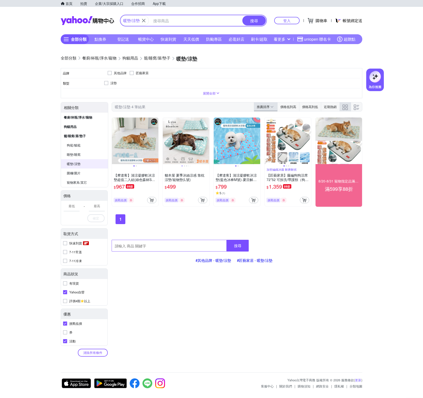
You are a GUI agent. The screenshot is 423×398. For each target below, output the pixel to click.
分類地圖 (356, 386)
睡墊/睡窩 (74, 154)
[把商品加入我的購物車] (151, 200)
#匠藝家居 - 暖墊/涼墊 (254, 260)
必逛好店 (236, 39)
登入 (287, 20)
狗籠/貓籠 (74, 145)
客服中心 (267, 386)
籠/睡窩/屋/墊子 (75, 135)
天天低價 (191, 39)
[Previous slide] (115, 141)
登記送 (123, 39)
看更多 (279, 39)
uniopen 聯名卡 (317, 39)
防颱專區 (214, 39)
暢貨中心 (146, 39)
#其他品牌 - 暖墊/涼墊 (213, 260)
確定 (96, 218)
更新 (358, 380)
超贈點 (349, 39)
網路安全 (322, 386)
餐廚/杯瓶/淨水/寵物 (78, 117)
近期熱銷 (330, 106)
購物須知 (304, 386)
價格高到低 (310, 106)
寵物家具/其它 (77, 182)
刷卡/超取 (259, 39)
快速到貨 (168, 39)
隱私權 (339, 386)
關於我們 (285, 386)
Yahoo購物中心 (87, 20)
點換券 (100, 39)
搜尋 (237, 245)
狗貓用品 (70, 126)
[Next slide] (155, 141)
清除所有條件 (92, 352)
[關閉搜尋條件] (144, 21)
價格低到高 (288, 106)
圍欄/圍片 (74, 173)
